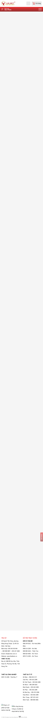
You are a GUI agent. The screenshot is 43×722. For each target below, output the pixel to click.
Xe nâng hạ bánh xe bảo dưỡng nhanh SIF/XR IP (19, 488)
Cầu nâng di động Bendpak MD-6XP (15, 537)
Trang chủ (14, 13)
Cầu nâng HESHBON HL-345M (13, 439)
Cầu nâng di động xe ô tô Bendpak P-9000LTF (18, 341)
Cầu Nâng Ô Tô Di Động (27, 13)
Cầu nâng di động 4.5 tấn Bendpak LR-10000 (17, 144)
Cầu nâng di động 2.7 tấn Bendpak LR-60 (16, 193)
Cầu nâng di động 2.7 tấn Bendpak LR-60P (17, 243)
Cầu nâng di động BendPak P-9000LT (15, 292)
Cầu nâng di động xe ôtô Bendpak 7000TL (17, 390)
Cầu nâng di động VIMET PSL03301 (15, 95)
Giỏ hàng (38, 3)
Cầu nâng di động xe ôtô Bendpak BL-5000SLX (18, 586)
